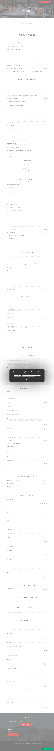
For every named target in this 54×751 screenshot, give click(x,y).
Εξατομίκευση (38, 375)
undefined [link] (27, 379)
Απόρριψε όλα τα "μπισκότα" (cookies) (28, 375)
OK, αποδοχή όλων (17, 375)
